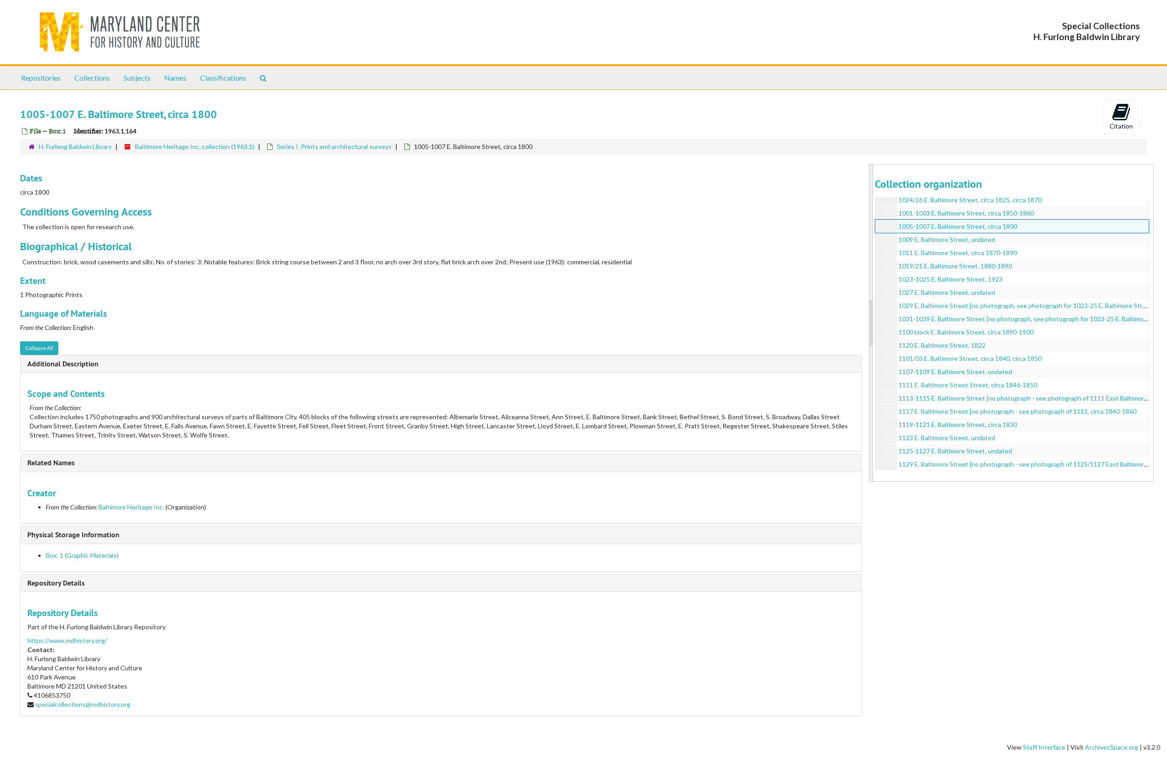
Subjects (137, 77)
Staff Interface (1044, 747)
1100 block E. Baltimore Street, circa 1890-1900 (965, 332)
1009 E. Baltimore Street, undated (946, 239)
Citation (1121, 126)
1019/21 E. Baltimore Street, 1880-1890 (955, 266)
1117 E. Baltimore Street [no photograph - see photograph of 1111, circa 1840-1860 (1017, 411)
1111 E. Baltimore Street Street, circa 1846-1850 (967, 385)
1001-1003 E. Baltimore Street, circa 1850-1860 (966, 213)
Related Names (51, 463)
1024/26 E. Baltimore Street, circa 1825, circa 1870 (970, 200)
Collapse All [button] (39, 348)
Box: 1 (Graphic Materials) (82, 555)
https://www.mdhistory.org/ (67, 640)
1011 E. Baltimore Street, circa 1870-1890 (957, 253)
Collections (92, 77)
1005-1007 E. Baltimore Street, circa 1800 (957, 226)
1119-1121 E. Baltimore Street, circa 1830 (957, 424)
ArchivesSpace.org (1111, 747)
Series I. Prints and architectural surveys (334, 146)
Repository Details (56, 583)
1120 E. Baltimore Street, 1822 (942, 345)
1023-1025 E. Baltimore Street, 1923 (950, 279)
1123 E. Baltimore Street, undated (946, 438)
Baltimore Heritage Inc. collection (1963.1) (194, 146)
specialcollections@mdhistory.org (82, 704)
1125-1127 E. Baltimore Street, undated (955, 451)
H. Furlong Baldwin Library (75, 146)
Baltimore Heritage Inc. (131, 507)
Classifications (223, 77)
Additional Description (62, 364)
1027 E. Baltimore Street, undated (946, 292)
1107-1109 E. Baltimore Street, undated (955, 371)
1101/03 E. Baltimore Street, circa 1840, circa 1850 (970, 358)
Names (175, 77)
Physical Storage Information (73, 535)
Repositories (41, 77)
